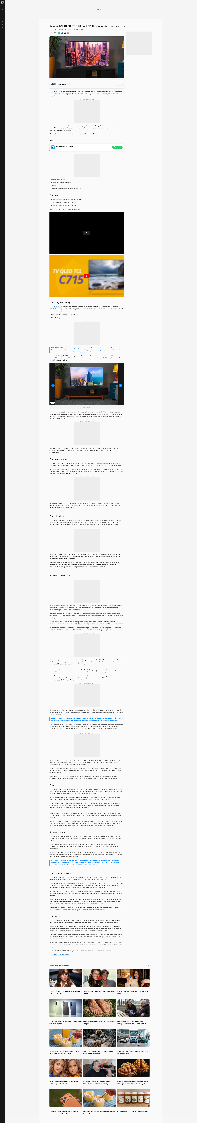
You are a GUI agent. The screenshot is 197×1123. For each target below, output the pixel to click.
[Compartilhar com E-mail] (65, 33)
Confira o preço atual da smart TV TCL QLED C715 (66, 209)
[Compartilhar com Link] (68, 33)
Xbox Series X (94, 887)
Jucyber (54, 29)
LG (64, 883)
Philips (78, 624)
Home (50, 22)
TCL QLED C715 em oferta (60, 955)
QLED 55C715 (58, 307)
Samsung (116, 463)
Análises (56, 22)
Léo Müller (68, 29)
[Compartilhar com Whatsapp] (59, 33)
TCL (52, 92)
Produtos (61, 22)
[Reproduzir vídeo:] (86, 276)
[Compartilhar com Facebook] (62, 33)
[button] (86, 384)
